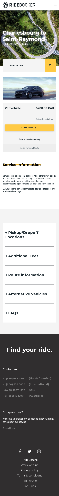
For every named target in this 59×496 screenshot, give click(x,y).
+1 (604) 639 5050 (14, 384)
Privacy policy (30, 470)
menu (55, 5)
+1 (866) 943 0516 (14, 378)
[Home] (19, 5)
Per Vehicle (13, 108)
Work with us (29, 465)
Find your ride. (29, 349)
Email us (9, 428)
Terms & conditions (29, 475)
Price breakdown (45, 119)
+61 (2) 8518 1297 (13, 395)
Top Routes (29, 480)
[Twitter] (29, 451)
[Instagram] (39, 451)
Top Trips (29, 486)
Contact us (10, 369)
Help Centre (29, 459)
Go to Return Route (29, 148)
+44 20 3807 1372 (14, 390)
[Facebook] (20, 451)
